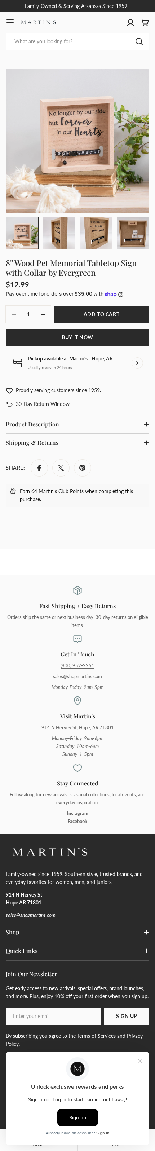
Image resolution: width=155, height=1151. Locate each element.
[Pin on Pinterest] (82, 468)
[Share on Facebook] (39, 468)
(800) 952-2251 (77, 665)
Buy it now (77, 337)
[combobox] (77, 41)
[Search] (139, 41)
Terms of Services (96, 1036)
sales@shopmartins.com (77, 676)
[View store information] (137, 363)
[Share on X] (61, 468)
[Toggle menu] (10, 22)
